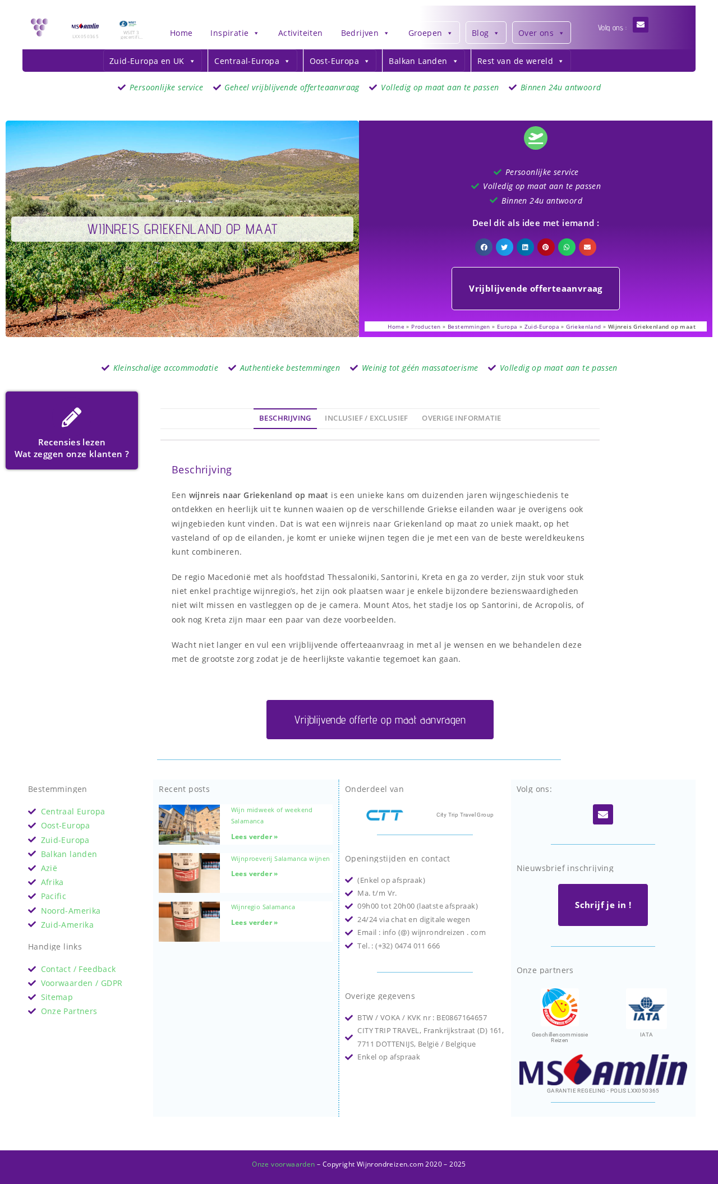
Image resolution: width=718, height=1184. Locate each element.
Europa (507, 326)
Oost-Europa (334, 61)
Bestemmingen (469, 326)
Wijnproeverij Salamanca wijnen (280, 858)
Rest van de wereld (515, 61)
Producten (426, 326)
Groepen (425, 32)
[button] (484, 247)
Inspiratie (229, 32)
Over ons (536, 32)
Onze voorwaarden (283, 1164)
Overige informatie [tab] (461, 418)
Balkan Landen (418, 61)
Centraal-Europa (246, 61)
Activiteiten (300, 32)
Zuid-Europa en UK (147, 61)
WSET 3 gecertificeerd (131, 36)
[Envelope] (640, 25)
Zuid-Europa (541, 326)
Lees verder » (254, 836)
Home (181, 32)
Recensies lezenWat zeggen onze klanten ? (72, 447)
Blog (480, 32)
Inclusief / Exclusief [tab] (366, 418)
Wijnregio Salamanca (263, 906)
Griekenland (583, 326)
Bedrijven (360, 32)
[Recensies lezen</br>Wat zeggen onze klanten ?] (71, 416)
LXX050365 (85, 36)
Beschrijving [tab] (285, 418)
